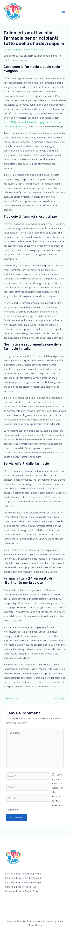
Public (28, 49)
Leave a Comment (13, 49)
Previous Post (11, 698)
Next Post (61, 698)
